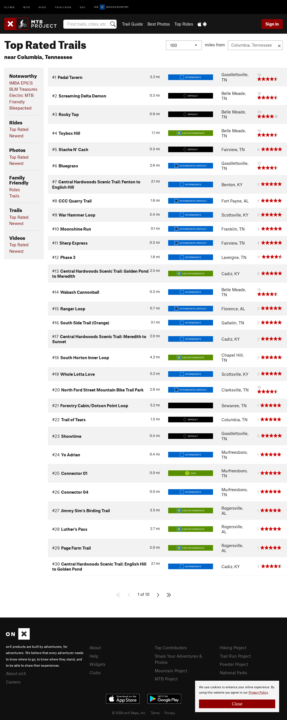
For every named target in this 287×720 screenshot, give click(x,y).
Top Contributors (171, 647)
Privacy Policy (258, 692)
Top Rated (19, 129)
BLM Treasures (23, 89)
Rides (14, 189)
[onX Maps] (18, 638)
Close (237, 703)
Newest (16, 135)
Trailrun (63, 7)
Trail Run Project (235, 656)
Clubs (95, 672)
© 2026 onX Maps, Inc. (129, 713)
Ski (83, 7)
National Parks (233, 672)
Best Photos (158, 23)
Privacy (170, 713)
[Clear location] (279, 45)
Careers (13, 681)
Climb (9, 7)
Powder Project (234, 664)
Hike (43, 7)
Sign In (272, 23)
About (95, 647)
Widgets (97, 664)
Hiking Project (233, 647)
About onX (16, 673)
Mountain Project (171, 670)
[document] (237, 696)
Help (93, 656)
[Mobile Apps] (202, 23)
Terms (155, 713)
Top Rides (183, 23)
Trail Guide (132, 23)
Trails (14, 195)
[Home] (33, 24)
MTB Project (166, 678)
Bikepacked (20, 107)
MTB (26, 7)
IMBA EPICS (21, 82)
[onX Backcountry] (111, 7)
